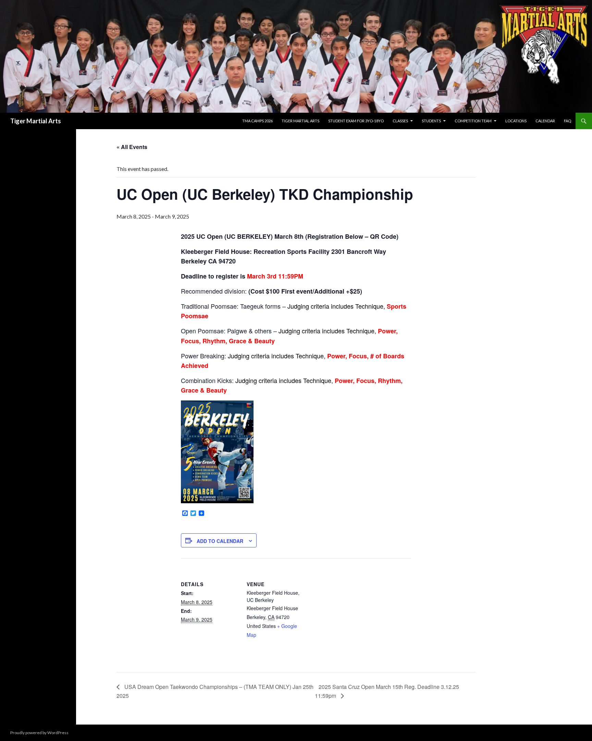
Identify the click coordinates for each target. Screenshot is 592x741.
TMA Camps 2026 (257, 121)
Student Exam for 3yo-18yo (356, 121)
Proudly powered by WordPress (39, 732)
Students (431, 121)
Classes (400, 121)
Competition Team (473, 121)
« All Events (131, 147)
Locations (516, 121)
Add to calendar (220, 541)
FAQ (567, 121)
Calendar (545, 121)
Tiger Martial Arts (35, 121)
